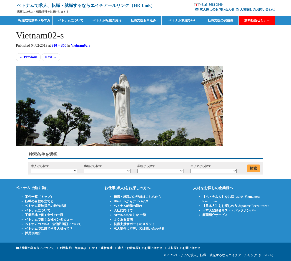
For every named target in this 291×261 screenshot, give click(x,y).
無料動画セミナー (257, 20)
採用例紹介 (33, 233)
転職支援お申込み (143, 20)
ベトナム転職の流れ (107, 20)
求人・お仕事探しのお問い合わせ (140, 248)
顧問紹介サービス (215, 215)
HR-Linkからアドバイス (131, 201)
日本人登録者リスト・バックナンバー (229, 210)
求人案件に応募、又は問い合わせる (139, 228)
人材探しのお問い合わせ (257, 9)
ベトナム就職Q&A (182, 20)
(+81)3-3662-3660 (211, 4)
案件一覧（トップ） (39, 196)
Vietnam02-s (80, 45)
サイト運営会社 (102, 248)
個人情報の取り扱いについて (35, 248)
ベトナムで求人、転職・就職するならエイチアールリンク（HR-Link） (224, 255)
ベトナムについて (70, 20)
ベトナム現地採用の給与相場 (45, 206)
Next (51, 57)
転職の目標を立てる (39, 201)
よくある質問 (123, 219)
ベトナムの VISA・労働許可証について (53, 224)
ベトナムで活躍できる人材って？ (49, 228)
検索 (253, 168)
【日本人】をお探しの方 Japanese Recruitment (235, 206)
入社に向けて (123, 210)
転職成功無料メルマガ (34, 20)
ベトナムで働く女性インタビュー (49, 219)
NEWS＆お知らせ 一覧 (130, 215)
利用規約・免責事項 (73, 248)
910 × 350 (59, 45)
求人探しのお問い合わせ (217, 9)
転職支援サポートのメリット (134, 224)
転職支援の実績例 (220, 20)
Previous (28, 57)
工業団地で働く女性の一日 (44, 215)
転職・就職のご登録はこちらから (137, 196)
